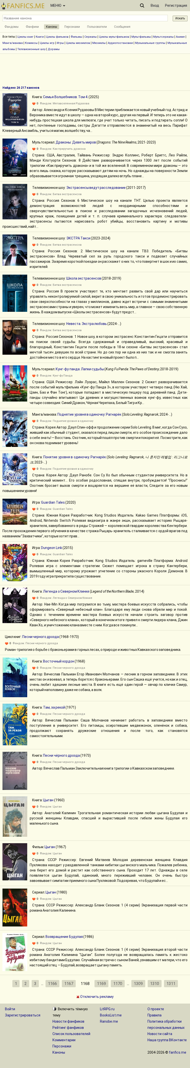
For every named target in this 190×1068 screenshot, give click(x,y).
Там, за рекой (54, 707)
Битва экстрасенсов (67, 194)
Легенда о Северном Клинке (66, 591)
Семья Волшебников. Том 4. (65, 97)
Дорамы (54, 49)
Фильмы (76, 36)
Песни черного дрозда (40, 637)
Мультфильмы (141, 36)
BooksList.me (111, 1015)
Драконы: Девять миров (76, 142)
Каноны (51, 27)
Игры (60, 43)
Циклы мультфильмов (114, 36)
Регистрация (176, 5)
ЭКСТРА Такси (78, 238)
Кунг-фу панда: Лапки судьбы (80, 369)
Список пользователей (71, 1034)
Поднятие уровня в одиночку (73, 421)
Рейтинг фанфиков (68, 1028)
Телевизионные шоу (31, 49)
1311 (170, 983)
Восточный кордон (58, 661)
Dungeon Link (51, 548)
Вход (155, 5)
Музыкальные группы (150, 43)
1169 (101, 983)
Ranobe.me (109, 1021)
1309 (138, 983)
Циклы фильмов (57, 36)
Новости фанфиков (68, 1021)
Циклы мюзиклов (78, 43)
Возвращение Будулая (64, 937)
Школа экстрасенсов (83, 278)
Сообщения (122, 27)
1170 (117, 983)
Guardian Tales (53, 502)
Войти (10, 1009)
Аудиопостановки (120, 43)
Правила (154, 1015)
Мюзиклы (99, 43)
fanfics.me (177, 1052)
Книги (40, 36)
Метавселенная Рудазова (71, 103)
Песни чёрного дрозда (61, 755)
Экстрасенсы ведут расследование (96, 188)
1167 (68, 983)
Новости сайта (159, 1034)
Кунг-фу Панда (62, 375)
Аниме (180, 36)
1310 (154, 983)
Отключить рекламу (96, 997)
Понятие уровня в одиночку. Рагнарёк (74, 457)
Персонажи (72, 27)
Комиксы (31, 43)
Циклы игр (47, 43)
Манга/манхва (12, 43)
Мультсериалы (163, 36)
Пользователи (97, 27)
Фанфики (32, 27)
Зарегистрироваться (22, 1015)
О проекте (155, 1009)
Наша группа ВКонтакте (167, 1040)
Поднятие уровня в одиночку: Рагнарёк (89, 414)
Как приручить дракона (69, 148)
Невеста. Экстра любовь (86, 324)
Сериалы (90, 36)
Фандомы (11, 27)
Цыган (48, 800)
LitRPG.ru (107, 1009)
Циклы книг (25, 36)
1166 (52, 983)
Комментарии (63, 1040)
